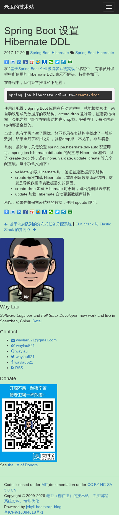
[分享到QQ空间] (38, 62)
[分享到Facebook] (25, 62)
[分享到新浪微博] (32, 62)
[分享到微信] (51, 62)
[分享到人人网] (44, 62)
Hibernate (60, 52)
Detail (37, 321)
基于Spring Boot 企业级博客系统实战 (43, 68)
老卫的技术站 (19, 7)
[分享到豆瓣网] (70, 62)
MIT (45, 484)
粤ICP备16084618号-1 (23, 512)
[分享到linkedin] (19, 62)
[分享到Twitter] (13, 62)
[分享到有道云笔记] (57, 62)
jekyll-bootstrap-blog (43, 506)
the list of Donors (23, 465)
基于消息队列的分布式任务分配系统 (39, 224)
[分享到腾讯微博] (63, 62)
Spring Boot (40, 52)
